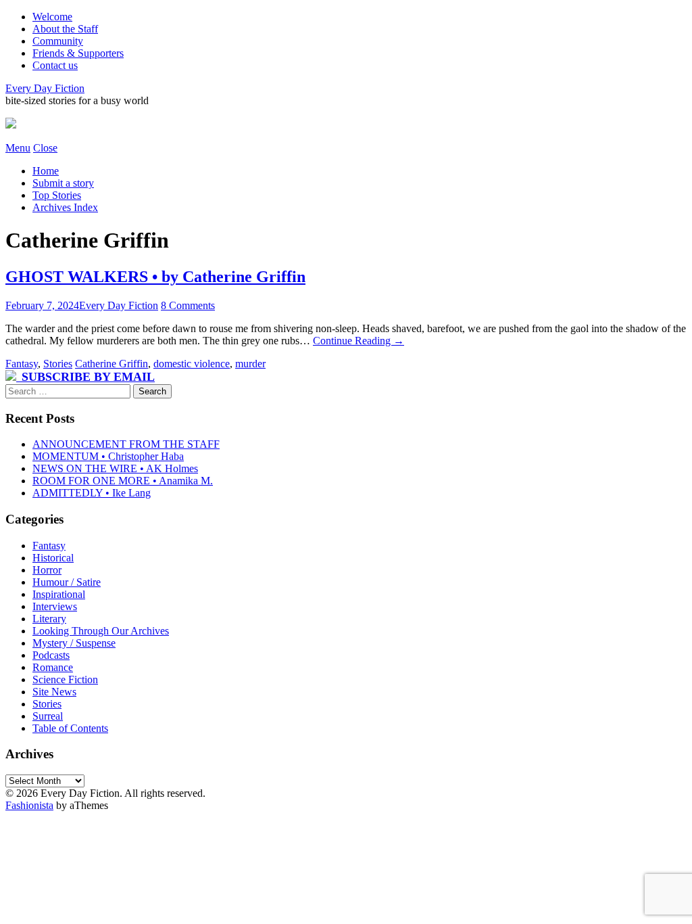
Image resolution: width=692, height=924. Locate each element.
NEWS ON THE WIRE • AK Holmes (115, 468)
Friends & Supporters (78, 53)
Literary (49, 618)
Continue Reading (358, 340)
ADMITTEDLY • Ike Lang (91, 493)
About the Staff (65, 28)
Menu (17, 148)
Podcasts (51, 655)
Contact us (55, 65)
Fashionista (29, 805)
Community (57, 41)
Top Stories (56, 195)
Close (45, 148)
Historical (53, 557)
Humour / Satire (66, 582)
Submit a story (63, 183)
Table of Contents (70, 728)
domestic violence (191, 363)
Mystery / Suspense (74, 643)
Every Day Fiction (44, 88)
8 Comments (188, 305)
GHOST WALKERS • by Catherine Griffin (155, 276)
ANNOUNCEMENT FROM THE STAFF (126, 444)
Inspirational (58, 594)
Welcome (52, 16)
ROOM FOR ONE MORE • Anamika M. (122, 480)
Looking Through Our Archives (100, 631)
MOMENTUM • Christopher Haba (108, 456)
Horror (46, 570)
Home (45, 171)
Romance (52, 667)
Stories (57, 363)
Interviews (54, 606)
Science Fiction (65, 679)
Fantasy (21, 363)
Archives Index (65, 207)
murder (250, 363)
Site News (54, 691)
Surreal (47, 716)
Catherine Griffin (111, 363)
